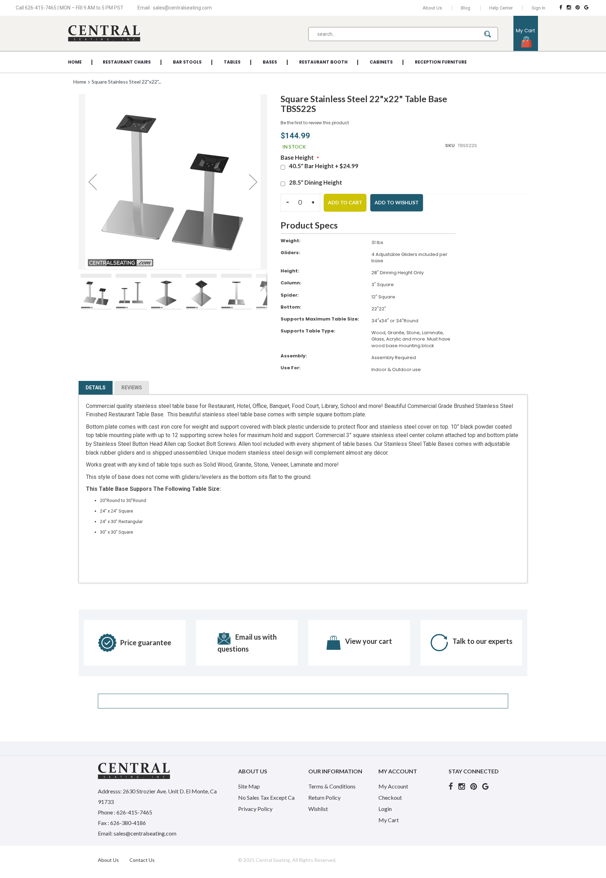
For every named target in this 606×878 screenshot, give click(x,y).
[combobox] (403, 34)
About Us (432, 8)
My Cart (388, 820)
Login (385, 808)
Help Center (501, 8)
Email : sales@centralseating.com (174, 8)
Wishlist (318, 808)
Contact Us (142, 860)
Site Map (249, 786)
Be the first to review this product (315, 123)
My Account (393, 786)
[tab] (96, 389)
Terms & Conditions (332, 786)
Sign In (538, 8)
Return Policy (324, 797)
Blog (465, 8)
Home (80, 82)
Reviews (131, 387)
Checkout (390, 797)
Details (96, 387)
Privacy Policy (255, 808)
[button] (93, 182)
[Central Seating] (104, 33)
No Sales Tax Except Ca (266, 797)
